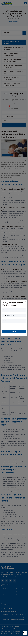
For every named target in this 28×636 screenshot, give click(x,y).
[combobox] (4, 315)
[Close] (26, 302)
